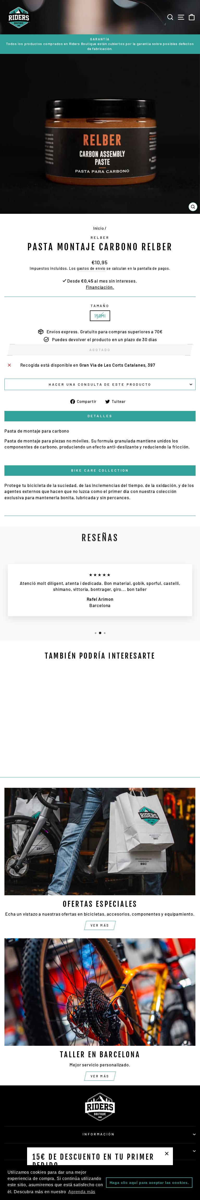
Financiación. (100, 287)
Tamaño (100, 306)
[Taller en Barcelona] (100, 992)
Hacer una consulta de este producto (100, 384)
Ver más (100, 925)
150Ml (100, 315)
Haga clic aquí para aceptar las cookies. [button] (149, 1182)
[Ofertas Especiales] (100, 841)
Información (99, 1134)
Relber (100, 237)
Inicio (98, 228)
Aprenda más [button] (81, 1192)
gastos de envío (91, 268)
